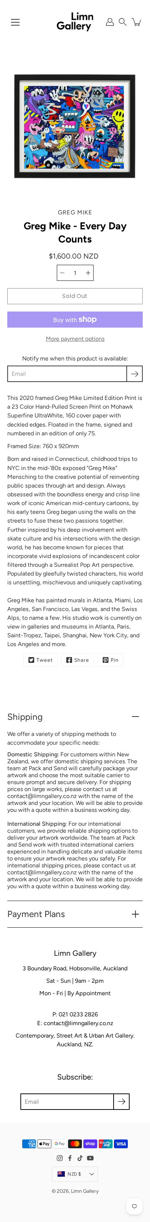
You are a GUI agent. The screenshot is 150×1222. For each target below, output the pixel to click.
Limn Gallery (85, 1191)
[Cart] (137, 22)
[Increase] (88, 273)
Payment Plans (36, 914)
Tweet (44, 660)
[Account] (110, 22)
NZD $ (74, 1174)
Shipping (25, 716)
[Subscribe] (134, 374)
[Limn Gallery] (75, 22)
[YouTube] (90, 1158)
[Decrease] (62, 273)
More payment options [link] (75, 338)
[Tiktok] (80, 1158)
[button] (123, 22)
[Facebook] (70, 1158)
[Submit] (121, 1101)
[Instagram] (59, 1158)
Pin (115, 660)
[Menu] (15, 22)
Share (81, 660)
